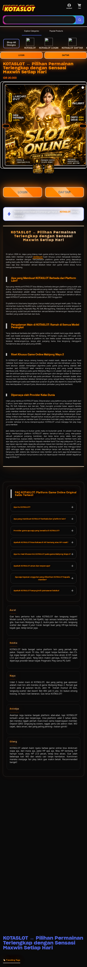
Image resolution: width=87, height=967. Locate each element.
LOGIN (21, 55)
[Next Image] (83, 126)
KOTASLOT (38, 256)
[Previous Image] (6, 126)
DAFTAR (65, 55)
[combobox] (39, 20)
